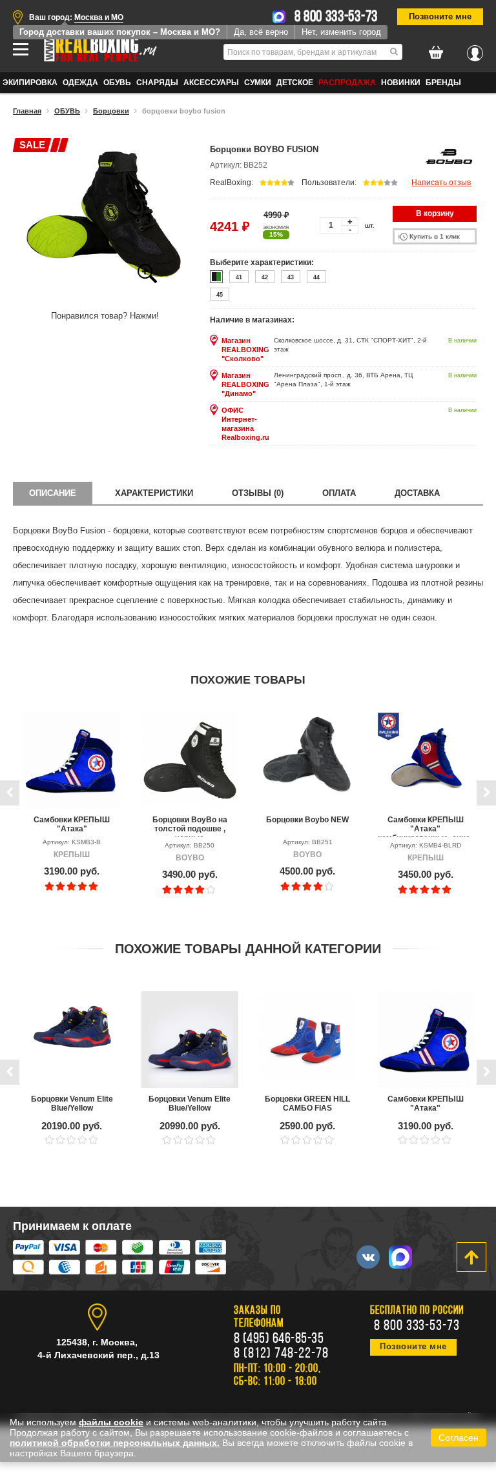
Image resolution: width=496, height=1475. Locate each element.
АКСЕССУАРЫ (211, 82)
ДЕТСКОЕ (294, 82)
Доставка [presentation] (417, 493)
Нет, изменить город (341, 32)
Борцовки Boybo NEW (307, 819)
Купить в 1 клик (434, 236)
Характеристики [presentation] (154, 493)
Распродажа (347, 82)
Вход (475, 49)
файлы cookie (111, 1422)
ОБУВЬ (117, 82)
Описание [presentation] (52, 493)
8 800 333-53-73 (336, 17)
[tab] (52, 493)
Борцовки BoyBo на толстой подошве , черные (189, 825)
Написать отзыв (441, 182)
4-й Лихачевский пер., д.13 (98, 1355)
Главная (27, 111)
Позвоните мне (440, 16)
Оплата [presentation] (339, 493)
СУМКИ (257, 82)
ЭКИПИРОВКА (30, 82)
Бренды (443, 82)
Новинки (400, 82)
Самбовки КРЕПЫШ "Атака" (72, 824)
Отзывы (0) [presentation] (258, 493)
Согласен (459, 1437)
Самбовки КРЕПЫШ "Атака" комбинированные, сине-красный (425, 825)
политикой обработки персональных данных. (115, 1443)
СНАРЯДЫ (157, 82)
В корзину (435, 213)
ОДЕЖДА (80, 82)
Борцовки (111, 111)
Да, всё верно (261, 32)
